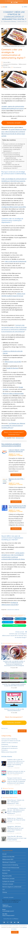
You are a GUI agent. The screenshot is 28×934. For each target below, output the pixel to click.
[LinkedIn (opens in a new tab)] (15, 2)
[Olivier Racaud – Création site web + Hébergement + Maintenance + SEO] (3, 802)
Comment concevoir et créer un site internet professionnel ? (14, 710)
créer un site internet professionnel (15, 261)
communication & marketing (13, 609)
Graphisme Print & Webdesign (9, 746)
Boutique (4, 873)
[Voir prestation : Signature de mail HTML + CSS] (4, 481)
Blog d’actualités (7, 876)
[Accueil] (1, 21)
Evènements (4, 744)
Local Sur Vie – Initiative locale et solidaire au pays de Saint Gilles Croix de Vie (14, 685)
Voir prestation (16, 474)
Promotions (4, 750)
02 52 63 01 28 (20, 438)
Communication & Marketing (10, 64)
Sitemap (4, 892)
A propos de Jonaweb (8, 881)
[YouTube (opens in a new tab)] (16, 2)
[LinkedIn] (11, 792)
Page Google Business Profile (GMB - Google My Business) (14, 157)
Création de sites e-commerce (9, 742)
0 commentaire (16, 774)
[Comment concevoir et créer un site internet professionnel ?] (3, 772)
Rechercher (4, 728)
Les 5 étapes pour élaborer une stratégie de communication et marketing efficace (13, 425)
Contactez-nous (19, 1)
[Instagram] (7, 792)
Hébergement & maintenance (9, 748)
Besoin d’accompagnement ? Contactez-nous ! (14, 433)
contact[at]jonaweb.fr (8, 911)
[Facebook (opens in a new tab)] (11, 2)
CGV (3, 889)
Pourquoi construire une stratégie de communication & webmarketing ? (14, 144)
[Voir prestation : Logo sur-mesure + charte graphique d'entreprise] (4, 451)
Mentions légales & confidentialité (11, 886)
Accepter (14, 932)
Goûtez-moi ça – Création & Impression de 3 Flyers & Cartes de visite (16, 820)
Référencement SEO (7, 859)
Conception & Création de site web (10, 740)
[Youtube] (19, 792)
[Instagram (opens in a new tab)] (13, 2)
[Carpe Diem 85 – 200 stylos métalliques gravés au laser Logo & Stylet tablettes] (3, 838)
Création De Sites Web (8, 856)
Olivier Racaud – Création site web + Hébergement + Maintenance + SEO (15, 802)
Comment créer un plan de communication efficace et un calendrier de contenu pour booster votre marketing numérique (15, 763)
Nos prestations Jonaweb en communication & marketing (11, 153)
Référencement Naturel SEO (9, 752)
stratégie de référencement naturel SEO (13, 207)
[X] (15, 792)
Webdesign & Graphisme (9, 862)
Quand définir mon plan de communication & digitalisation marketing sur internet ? (12, 166)
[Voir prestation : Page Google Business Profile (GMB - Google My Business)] (4, 508)
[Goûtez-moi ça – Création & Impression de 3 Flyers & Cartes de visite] (3, 820)
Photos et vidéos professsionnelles (13, 393)
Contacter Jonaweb (7, 884)
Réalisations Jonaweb (8, 878)
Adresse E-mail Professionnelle (10, 867)
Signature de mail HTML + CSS (13, 159)
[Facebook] (3, 792)
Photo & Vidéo (6, 870)
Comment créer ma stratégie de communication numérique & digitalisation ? (12, 149)
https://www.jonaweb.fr (8, 915)
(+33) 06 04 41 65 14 (10, 1)
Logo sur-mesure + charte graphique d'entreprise (15, 162)
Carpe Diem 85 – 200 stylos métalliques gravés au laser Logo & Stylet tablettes (16, 838)
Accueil (4, 854)
